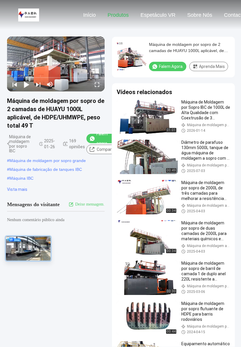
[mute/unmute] (50, 84)
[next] (38, 84)
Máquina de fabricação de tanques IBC (45, 169)
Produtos (118, 15)
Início (89, 15)
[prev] (15, 84)
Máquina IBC (21, 178)
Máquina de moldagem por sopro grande (47, 160)
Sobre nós (199, 15)
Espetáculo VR (157, 15)
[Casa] (28, 14)
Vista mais (17, 189)
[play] (55, 63)
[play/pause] (26, 84)
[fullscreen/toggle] (97, 84)
